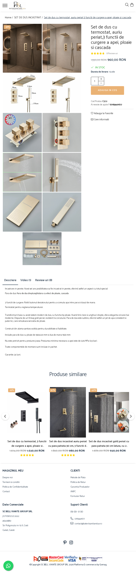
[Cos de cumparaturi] (132, 5)
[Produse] (5, 6)
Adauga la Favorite (103, 113)
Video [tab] (25, 280)
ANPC (73, 491)
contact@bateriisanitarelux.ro (88, 524)
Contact (6, 491)
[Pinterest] (65, 543)
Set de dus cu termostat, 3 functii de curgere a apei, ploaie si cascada (26, 443)
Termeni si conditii (11, 482)
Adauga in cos (107, 90)
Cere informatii (101, 120)
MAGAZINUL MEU (12, 470)
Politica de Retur (78, 482)
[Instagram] (71, 543)
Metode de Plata (77, 477)
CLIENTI (75, 470)
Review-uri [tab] (43, 280)
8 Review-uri (112, 53)
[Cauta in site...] (127, 5)
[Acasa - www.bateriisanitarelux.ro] (22, 6)
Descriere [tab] (10, 280)
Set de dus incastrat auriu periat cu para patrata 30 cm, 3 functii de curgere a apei (68, 443)
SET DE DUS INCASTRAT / (28, 18)
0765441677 (79, 519)
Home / (9, 18)
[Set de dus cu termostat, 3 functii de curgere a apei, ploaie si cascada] (27, 412)
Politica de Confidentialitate (15, 487)
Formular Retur (77, 496)
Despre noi (7, 477)
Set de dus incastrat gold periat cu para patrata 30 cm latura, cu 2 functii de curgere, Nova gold (109, 443)
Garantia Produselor (80, 487)
